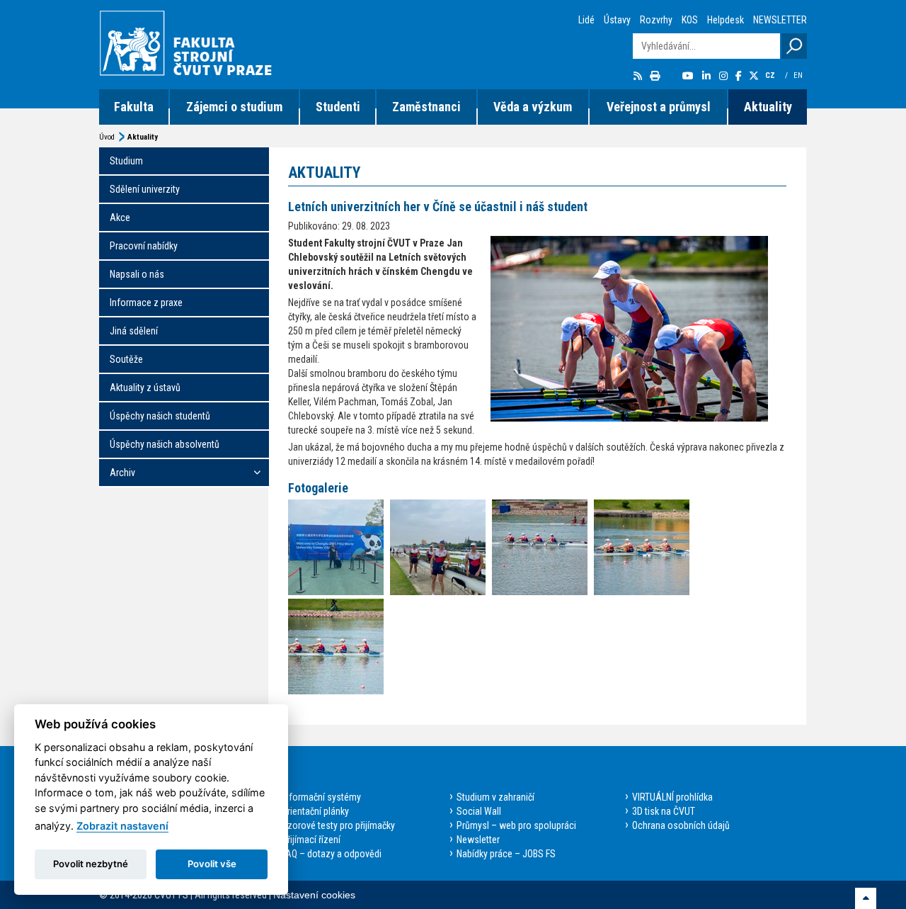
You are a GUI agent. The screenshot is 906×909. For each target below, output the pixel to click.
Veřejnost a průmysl (659, 106)
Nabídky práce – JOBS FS (506, 853)
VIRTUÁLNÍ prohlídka (672, 797)
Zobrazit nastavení (122, 826)
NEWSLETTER (780, 20)
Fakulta (134, 106)
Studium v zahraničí (495, 797)
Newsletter (478, 839)
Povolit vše (212, 863)
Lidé (586, 20)
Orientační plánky (315, 811)
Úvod (107, 137)
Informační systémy (321, 797)
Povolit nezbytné (90, 863)
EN (799, 75)
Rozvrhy (656, 20)
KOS (690, 20)
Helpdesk (725, 20)
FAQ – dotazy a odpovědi (332, 853)
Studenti (338, 106)
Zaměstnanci (426, 106)
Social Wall (479, 811)
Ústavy (617, 20)
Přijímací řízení (311, 839)
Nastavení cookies (314, 894)
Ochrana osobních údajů (681, 825)
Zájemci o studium (234, 106)
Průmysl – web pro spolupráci (516, 825)
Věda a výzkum (532, 106)
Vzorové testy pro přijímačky (338, 825)
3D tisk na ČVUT (663, 811)
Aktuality (768, 106)
